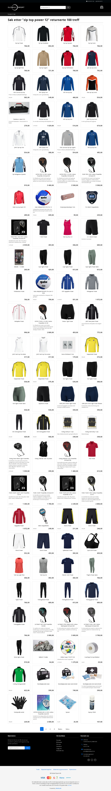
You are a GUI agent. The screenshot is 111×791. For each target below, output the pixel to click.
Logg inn (59, 748)
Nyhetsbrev (72, 769)
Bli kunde (59, 742)
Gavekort (59, 746)
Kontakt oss (60, 750)
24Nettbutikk (58, 788)
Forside (10, 14)
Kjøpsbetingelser (46, 769)
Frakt (38, 769)
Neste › (60, 729)
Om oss (58, 744)
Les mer (69, 785)
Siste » (68, 729)
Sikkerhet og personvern (60, 769)
